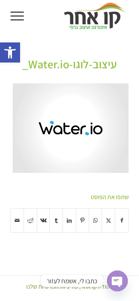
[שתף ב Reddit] (30, 220)
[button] (10, 52)
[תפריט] (19, 15)
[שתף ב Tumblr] (56, 220)
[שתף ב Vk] (43, 220)
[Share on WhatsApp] (95, 220)
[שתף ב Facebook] (121, 220)
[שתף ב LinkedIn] (69, 220)
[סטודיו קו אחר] (81, 15)
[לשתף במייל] (17, 220)
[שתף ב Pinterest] (82, 220)
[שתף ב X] (108, 220)
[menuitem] (19, 15)
